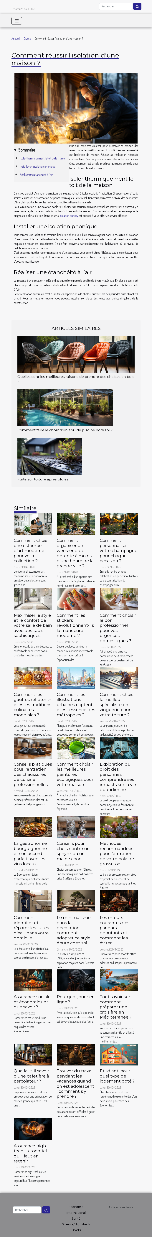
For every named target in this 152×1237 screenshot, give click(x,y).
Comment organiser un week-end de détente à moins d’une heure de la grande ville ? (75, 553)
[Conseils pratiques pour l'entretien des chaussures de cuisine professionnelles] (33, 747)
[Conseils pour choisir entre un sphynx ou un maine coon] (76, 826)
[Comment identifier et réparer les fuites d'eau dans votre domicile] (33, 901)
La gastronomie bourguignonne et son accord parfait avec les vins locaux (30, 853)
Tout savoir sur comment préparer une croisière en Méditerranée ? (115, 1007)
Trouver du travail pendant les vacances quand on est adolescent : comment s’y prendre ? (75, 1083)
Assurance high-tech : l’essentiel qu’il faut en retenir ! (30, 1153)
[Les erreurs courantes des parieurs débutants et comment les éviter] (119, 901)
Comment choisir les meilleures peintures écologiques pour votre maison (75, 774)
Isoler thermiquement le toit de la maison (43, 158)
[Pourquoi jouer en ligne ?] (76, 980)
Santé (76, 1218)
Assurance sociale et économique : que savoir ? (32, 1001)
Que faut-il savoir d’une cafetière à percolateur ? (31, 1076)
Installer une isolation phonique (37, 166)
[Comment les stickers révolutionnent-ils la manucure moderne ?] (76, 598)
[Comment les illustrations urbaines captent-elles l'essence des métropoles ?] (76, 677)
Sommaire (26, 150)
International (76, 1213)
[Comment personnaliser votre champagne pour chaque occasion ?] (119, 524)
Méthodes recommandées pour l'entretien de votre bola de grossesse (117, 853)
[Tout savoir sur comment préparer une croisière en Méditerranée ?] (119, 980)
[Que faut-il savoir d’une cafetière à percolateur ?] (33, 1054)
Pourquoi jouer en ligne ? (76, 999)
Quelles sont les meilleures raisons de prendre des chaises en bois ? (75, 378)
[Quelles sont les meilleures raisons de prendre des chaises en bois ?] (76, 354)
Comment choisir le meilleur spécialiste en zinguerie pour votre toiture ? (118, 704)
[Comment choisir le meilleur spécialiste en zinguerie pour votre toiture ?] (119, 677)
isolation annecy (69, 216)
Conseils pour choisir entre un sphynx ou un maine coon (73, 851)
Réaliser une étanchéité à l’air (36, 175)
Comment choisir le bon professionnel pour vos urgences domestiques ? (118, 628)
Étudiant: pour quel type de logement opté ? (117, 1076)
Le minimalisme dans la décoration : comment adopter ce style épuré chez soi (74, 930)
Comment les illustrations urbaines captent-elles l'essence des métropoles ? (76, 704)
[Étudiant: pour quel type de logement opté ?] (119, 1054)
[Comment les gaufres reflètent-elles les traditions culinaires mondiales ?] (33, 677)
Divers (27, 38)
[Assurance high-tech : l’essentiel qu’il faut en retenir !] (33, 1129)
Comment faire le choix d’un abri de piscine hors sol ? (65, 430)
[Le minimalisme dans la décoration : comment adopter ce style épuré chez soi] (76, 901)
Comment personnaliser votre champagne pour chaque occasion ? (118, 550)
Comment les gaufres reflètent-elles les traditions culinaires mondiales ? (32, 704)
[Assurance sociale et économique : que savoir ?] (33, 980)
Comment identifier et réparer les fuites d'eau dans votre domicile (31, 927)
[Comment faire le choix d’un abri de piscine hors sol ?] (65, 407)
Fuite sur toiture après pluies (42, 479)
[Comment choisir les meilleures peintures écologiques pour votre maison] (76, 747)
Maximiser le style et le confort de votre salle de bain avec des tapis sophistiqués (33, 625)
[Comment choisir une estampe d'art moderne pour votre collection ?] (33, 524)
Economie (76, 1207)
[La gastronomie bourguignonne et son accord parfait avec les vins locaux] (33, 826)
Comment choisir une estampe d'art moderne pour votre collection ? (32, 550)
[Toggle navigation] (16, 20)
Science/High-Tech (76, 1224)
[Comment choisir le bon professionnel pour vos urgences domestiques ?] (119, 598)
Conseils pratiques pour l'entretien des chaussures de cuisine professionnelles (33, 774)
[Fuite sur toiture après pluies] (49, 456)
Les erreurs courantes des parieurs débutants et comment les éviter (114, 930)
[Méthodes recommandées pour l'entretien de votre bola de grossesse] (119, 826)
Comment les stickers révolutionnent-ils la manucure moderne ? (75, 625)
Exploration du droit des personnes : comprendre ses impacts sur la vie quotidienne (118, 777)
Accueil (15, 38)
